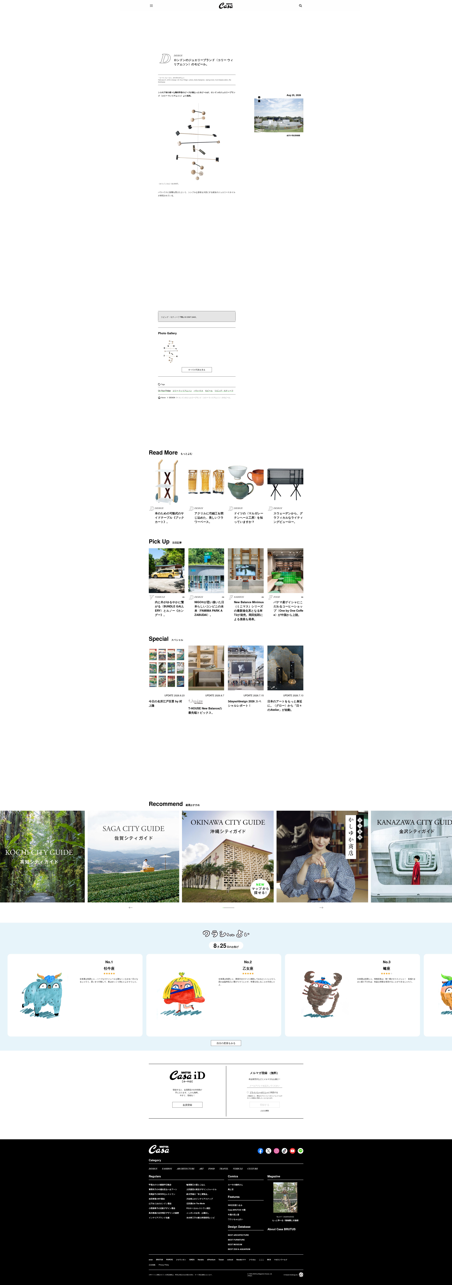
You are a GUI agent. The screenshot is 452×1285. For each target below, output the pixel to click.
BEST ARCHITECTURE (238, 1235)
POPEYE (169, 1259)
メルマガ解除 (264, 1110)
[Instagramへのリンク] (276, 1151)
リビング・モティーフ (223, 390)
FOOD (211, 1168)
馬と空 (231, 1189)
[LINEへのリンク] (300, 1151)
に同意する (264, 1092)
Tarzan (221, 1259)
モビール (209, 390)
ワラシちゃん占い (235, 1219)
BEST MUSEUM (235, 1244)
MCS (269, 1259)
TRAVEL (223, 1168)
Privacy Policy (164, 1265)
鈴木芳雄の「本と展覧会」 (197, 1194)
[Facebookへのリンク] (260, 1151)
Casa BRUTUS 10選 (237, 1209)
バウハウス (198, 390)
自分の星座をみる (226, 1043)
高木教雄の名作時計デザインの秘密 (164, 1213)
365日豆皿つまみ (235, 1205)
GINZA (191, 1259)
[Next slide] (321, 908)
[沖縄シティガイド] (228, 856)
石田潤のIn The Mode (195, 1203)
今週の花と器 (233, 1214)
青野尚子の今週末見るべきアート (163, 1189)
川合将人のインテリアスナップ (199, 1198)
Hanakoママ (241, 1259)
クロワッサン (181, 1259)
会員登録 (187, 1104)
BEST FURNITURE (236, 1239)
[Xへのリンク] (268, 1151)
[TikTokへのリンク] (284, 1151)
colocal (230, 1259)
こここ (261, 1259)
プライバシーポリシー (259, 1092)
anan (151, 1259)
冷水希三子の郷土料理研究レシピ (200, 1217)
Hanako (201, 1259)
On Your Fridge (164, 390)
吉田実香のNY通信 (157, 1198)
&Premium (211, 1259)
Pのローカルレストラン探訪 (198, 1208)
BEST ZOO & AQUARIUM (239, 1249)
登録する (264, 1104)
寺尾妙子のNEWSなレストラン (162, 1194)
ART (201, 1168)
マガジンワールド (280, 1259)
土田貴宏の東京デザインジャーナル (201, 1189)
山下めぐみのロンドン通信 (160, 1203)
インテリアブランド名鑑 (159, 1217)
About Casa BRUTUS (281, 1229)
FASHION (167, 1168)
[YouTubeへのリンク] (292, 1151)
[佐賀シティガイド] (133, 856)
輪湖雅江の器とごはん (195, 1184)
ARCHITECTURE (185, 1168)
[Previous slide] (131, 908)
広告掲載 (152, 1265)
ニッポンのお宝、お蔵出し (197, 1213)
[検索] (300, 5)
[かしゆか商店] (322, 856)
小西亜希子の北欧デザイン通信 (162, 1208)
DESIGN (153, 1168)
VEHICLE (238, 1168)
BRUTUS (159, 1259)
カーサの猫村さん (235, 1184)
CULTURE (252, 1168)
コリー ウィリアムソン (182, 390)
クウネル (252, 1259)
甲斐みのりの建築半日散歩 (160, 1184)
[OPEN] (151, 5)
